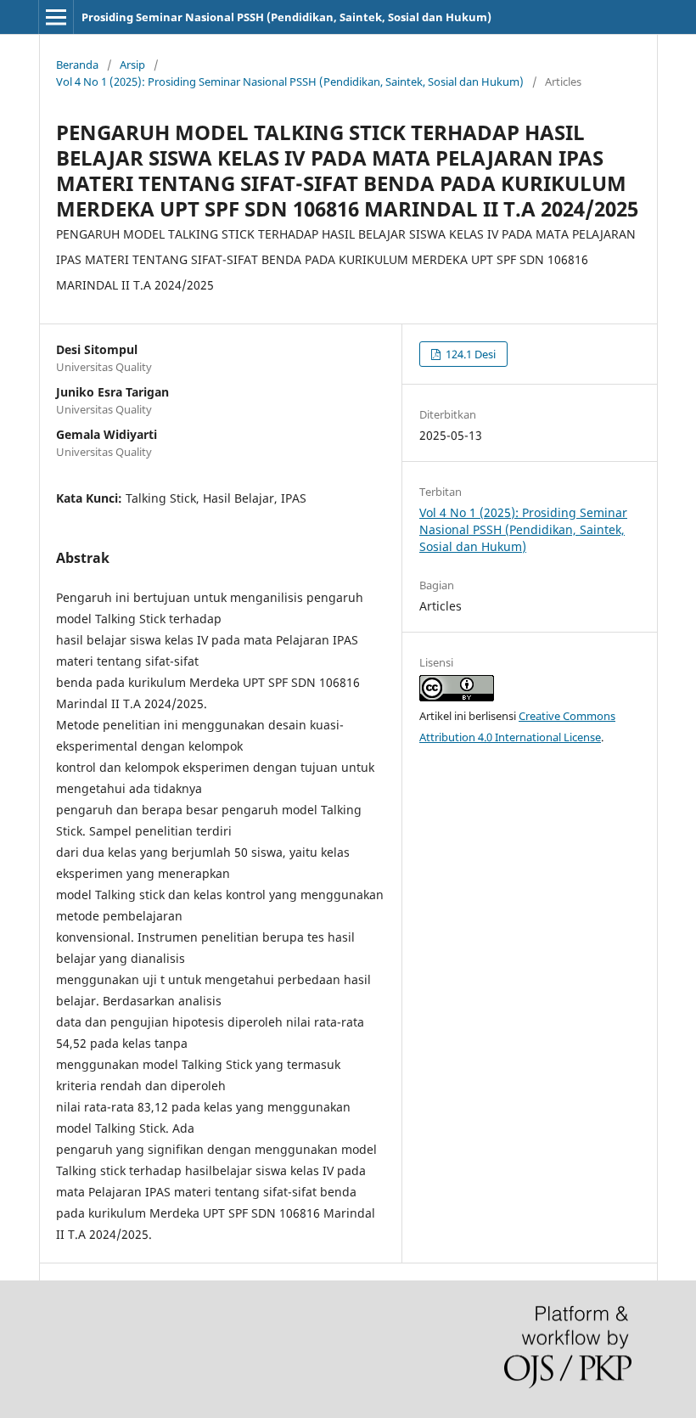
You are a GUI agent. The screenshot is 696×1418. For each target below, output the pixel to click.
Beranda (77, 64)
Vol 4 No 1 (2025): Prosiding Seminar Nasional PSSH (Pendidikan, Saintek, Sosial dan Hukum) (290, 81)
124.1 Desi (469, 354)
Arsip (132, 64)
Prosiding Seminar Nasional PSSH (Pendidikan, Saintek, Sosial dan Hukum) (286, 17)
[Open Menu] (56, 17)
